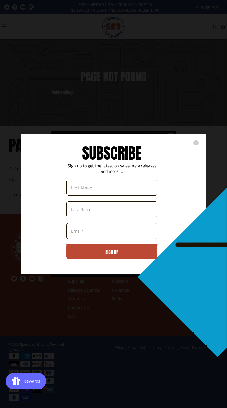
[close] (196, 142)
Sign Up (111, 252)
